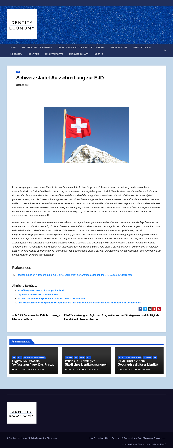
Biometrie (147, 357)
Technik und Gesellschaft (34, 357)
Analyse (69, 357)
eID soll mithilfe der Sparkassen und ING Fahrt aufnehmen (51, 298)
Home (13, 47)
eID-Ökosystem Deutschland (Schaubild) (41, 290)
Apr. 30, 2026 (73, 369)
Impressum (16, 54)
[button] (165, 50)
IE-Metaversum (142, 47)
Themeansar (52, 438)
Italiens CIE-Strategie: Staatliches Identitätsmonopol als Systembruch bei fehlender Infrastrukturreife (86, 366)
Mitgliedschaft (79, 54)
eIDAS (82, 357)
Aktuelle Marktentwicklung (129, 357)
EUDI (19, 357)
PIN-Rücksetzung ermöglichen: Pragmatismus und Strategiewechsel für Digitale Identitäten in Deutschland (79, 302)
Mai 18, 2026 (20, 369)
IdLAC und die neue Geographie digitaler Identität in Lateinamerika (138, 364)
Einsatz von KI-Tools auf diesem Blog (81, 47)
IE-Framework (118, 47)
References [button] (21, 268)
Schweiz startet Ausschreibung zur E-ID (60, 78)
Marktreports (54, 54)
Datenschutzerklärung (37, 47)
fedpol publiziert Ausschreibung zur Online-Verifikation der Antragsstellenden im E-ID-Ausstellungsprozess (75, 275)
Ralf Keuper (37, 369)
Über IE (98, 54)
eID (18, 72)
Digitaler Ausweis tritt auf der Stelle (38, 294)
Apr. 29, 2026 (126, 369)
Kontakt (34, 54)
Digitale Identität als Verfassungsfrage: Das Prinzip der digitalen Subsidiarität (33, 364)
